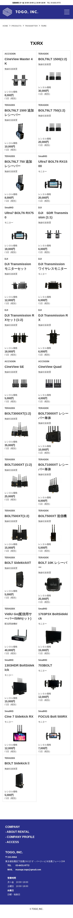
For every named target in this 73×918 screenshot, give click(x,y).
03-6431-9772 (22, 865)
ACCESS (13, 842)
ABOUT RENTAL (18, 831)
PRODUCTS (16, 26)
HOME (5, 26)
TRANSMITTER (31, 26)
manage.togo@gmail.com (28, 869)
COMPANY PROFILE (21, 836)
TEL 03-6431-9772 (54, 3)
